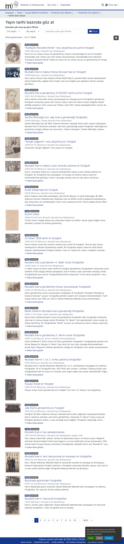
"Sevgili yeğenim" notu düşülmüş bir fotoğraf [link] (50, 141)
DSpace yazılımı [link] (46, 539)
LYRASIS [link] (81, 539)
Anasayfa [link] (9, 12)
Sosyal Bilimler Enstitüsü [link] (36, 12)
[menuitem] (52, 5)
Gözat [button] (95, 31)
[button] (11, 4)
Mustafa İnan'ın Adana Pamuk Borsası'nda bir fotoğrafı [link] (55, 72)
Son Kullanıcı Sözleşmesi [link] (75, 542)
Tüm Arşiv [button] (51, 5)
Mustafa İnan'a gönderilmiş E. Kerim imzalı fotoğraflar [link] (55, 335)
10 (75, 520)
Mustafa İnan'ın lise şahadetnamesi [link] (45, 432)
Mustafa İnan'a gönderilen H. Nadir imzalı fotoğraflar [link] (54, 262)
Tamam (90, 538)
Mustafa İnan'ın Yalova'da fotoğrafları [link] (46, 498)
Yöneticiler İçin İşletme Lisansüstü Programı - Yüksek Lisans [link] (90, 12)
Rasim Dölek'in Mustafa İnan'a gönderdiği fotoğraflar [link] (54, 311)
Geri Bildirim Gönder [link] (95, 542)
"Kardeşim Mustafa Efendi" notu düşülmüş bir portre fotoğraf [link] (59, 47)
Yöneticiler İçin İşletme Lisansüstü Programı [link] (63, 12)
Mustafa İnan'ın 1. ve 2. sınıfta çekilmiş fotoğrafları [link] (53, 359)
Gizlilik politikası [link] (58, 542)
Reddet (99, 538)
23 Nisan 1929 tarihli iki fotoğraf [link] (43, 238)
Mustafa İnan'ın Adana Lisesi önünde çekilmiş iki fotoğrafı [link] (57, 165)
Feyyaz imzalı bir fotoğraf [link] (39, 383)
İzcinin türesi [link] (32, 214)
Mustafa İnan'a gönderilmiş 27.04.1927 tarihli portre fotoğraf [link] (58, 93)
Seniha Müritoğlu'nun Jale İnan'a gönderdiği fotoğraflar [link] (56, 117)
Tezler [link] (19, 12)
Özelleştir (108, 538)
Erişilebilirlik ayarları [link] (41, 542)
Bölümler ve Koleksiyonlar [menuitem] (32, 5)
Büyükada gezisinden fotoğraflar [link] (43, 480)
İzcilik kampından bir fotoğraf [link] (41, 189)
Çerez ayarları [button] (26, 542)
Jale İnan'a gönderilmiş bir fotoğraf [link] (44, 407)
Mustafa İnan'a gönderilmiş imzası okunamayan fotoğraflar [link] (58, 286)
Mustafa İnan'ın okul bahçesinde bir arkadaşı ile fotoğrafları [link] (58, 456)
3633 (85, 520)
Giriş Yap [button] (113, 5)
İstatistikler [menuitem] (66, 5)
